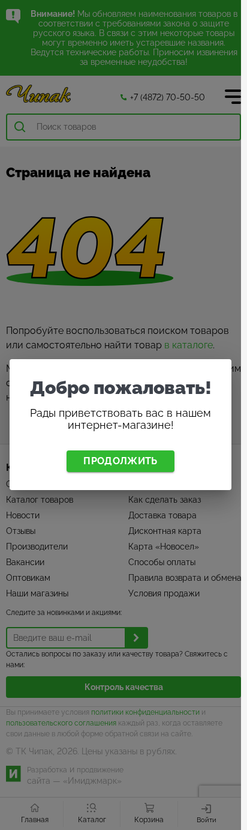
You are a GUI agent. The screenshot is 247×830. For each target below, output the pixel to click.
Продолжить (120, 461)
